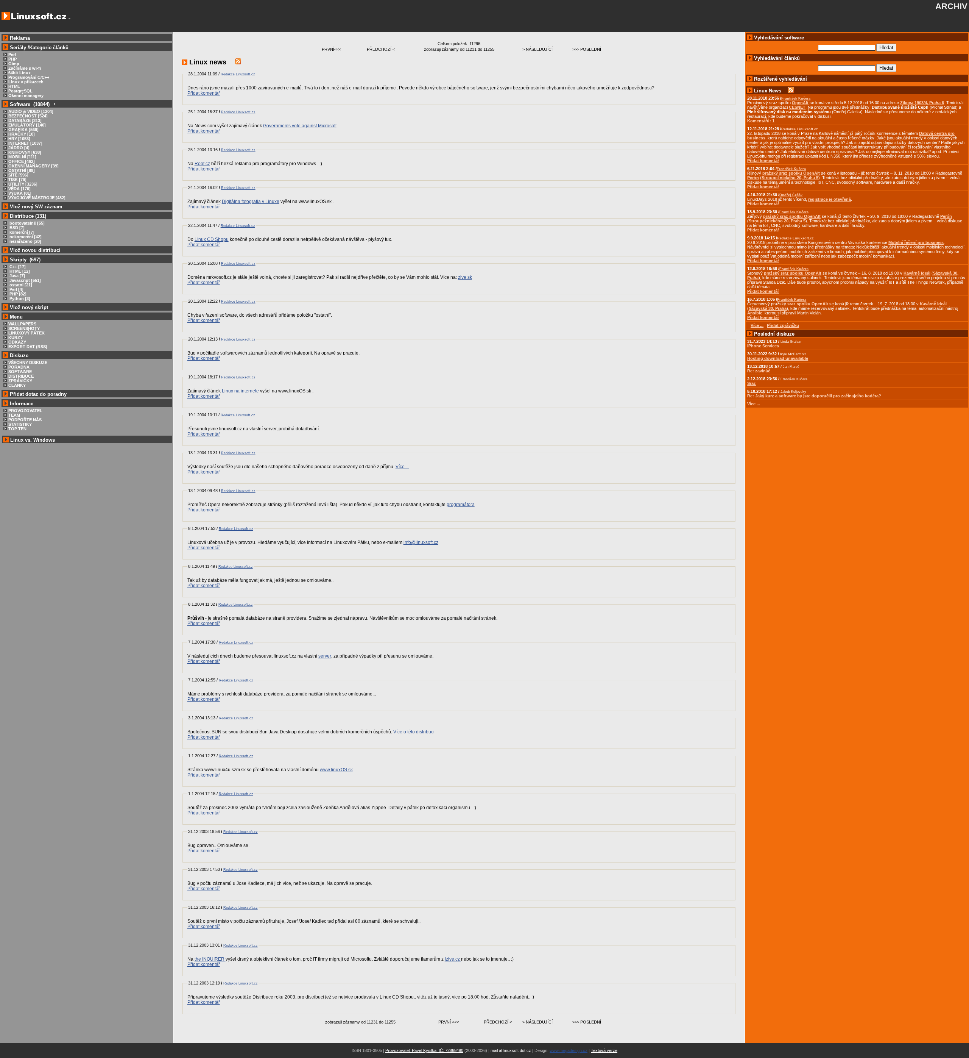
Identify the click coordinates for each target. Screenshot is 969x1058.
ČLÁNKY (17, 385)
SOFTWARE (20, 371)
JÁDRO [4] (19, 147)
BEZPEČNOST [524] (28, 116)
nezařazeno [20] (24, 241)
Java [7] (16, 275)
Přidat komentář (203, 93)
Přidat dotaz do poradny (37, 394)
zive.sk (465, 277)
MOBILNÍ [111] (22, 157)
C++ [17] (17, 266)
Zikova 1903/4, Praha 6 (922, 102)
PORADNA (19, 367)
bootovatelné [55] (26, 223)
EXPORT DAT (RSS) (27, 346)
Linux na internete (240, 391)
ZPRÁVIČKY (20, 380)
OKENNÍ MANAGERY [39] (33, 166)
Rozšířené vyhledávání (780, 79)
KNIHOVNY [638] (24, 152)
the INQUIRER (210, 959)
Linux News (767, 91)
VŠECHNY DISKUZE (27, 362)
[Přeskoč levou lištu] (69, 18)
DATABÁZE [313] (25, 120)
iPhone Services (763, 346)
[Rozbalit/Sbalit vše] (54, 104)
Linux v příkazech (26, 82)
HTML (14, 86)
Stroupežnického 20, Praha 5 (790, 177)
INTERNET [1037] (25, 143)
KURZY (15, 337)
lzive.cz (453, 959)
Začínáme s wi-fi (24, 68)
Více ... (402, 466)
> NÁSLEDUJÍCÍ (537, 49)
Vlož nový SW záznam (36, 206)
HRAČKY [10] (21, 134)
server (324, 656)
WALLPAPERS (22, 324)
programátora (461, 504)
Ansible (754, 313)
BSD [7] (16, 227)
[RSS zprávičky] (238, 62)
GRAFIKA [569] (23, 129)
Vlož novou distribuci (35, 250)
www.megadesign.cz (568, 1050)
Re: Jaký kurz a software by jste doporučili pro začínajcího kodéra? (814, 396)
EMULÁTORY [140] (27, 125)
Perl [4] (15, 289)
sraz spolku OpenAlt (807, 304)
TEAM (14, 415)
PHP (12, 59)
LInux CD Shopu (212, 239)
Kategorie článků (49, 47)
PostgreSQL (20, 91)
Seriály (18, 47)
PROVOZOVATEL (25, 410)
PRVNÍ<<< (331, 49)
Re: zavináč (758, 371)
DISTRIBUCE (21, 376)
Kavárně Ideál (917, 273)
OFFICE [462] (21, 161)
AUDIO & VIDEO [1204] (30, 111)
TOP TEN (17, 429)
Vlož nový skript (29, 307)
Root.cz (202, 163)
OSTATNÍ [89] (21, 170)
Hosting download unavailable (777, 358)
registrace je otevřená (829, 199)
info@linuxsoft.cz (420, 542)
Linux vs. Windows (32, 440)
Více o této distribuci (414, 732)
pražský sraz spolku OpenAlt (791, 173)
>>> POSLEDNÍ (586, 49)
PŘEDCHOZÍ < (381, 49)
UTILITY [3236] (22, 184)
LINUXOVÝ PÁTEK (26, 333)
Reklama (20, 38)
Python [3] (19, 298)
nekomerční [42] (25, 236)
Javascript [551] (24, 280)
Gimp (13, 63)
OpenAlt (800, 102)
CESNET (797, 107)
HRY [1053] (19, 138)
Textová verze (604, 1050)
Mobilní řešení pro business (916, 242)
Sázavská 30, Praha (768, 308)
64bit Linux (19, 72)
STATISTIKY (20, 424)
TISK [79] (17, 179)
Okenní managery (26, 95)
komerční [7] (21, 232)
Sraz (751, 383)
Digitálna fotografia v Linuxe (250, 201)
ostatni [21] (20, 285)
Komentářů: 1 (760, 121)
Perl (12, 54)
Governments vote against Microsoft (300, 125)
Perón (753, 177)
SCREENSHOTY (24, 328)
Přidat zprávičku (783, 325)
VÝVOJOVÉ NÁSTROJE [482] (36, 197)
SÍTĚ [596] (18, 175)
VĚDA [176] (19, 188)
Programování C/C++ (28, 77)
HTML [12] (19, 271)
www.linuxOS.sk (336, 769)
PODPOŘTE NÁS (25, 419)
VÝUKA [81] (19, 193)
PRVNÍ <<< (448, 1022)
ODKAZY (17, 342)
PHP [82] (17, 294)
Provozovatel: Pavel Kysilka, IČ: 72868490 (424, 1050)
